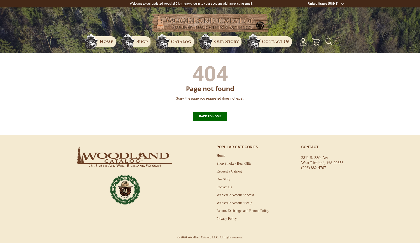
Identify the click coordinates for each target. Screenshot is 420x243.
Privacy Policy (227, 218)
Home (106, 41)
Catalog (181, 41)
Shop (142, 41)
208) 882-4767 (314, 168)
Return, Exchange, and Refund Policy (243, 211)
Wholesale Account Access (235, 195)
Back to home (210, 116)
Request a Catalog (229, 171)
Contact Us (275, 41)
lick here (183, 3)
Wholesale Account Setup (234, 203)
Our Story (226, 41)
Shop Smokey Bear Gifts (234, 163)
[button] (316, 42)
